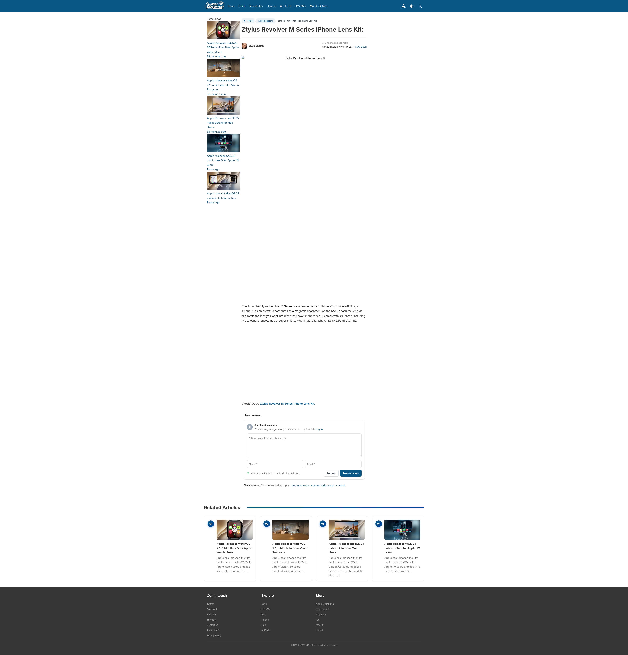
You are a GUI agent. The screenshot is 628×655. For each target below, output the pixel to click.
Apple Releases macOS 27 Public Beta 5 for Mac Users (346, 548)
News (231, 6)
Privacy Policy (214, 635)
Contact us (212, 625)
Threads (211, 619)
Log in (319, 429)
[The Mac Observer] (215, 6)
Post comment (351, 473)
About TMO (213, 630)
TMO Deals (361, 46)
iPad (263, 625)
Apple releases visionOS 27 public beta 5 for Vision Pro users (290, 548)
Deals (241, 6)
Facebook (212, 609)
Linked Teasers (265, 20)
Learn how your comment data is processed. (319, 485)
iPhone (265, 619)
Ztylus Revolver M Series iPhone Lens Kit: (287, 403)
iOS (318, 619)
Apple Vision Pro (325, 604)
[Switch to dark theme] (411, 6)
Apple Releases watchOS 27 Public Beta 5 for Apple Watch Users (234, 548)
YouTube (211, 614)
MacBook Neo (318, 6)
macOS (320, 625)
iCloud (319, 630)
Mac (263, 614)
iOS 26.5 (300, 6)
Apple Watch (322, 609)
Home (250, 20)
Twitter (210, 604)
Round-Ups (256, 6)
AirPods (265, 630)
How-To (271, 6)
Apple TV (285, 6)
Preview (331, 473)
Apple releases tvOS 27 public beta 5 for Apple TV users (402, 548)
